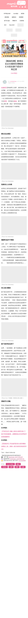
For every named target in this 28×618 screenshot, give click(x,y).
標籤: (3, 464)
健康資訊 (14, 17)
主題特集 (22, 20)
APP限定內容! (7, 13)
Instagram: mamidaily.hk (17, 459)
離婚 (15, 101)
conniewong (13, 81)
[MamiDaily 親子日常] (14, 4)
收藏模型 (4, 87)
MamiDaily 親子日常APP (16, 457)
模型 (17, 467)
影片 (5, 25)
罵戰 (5, 101)
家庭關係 (21, 17)
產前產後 (7, 17)
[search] (25, 5)
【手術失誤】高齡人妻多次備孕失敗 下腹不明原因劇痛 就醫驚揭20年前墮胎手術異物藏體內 (14, 433)
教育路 (22, 13)
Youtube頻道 (22, 460)
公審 (11, 467)
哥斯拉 (4, 467)
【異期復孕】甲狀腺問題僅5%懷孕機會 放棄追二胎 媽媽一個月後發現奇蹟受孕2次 (13, 446)
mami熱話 (15, 13)
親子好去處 (7, 20)
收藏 (23, 467)
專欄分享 (14, 20)
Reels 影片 (12, 25)
